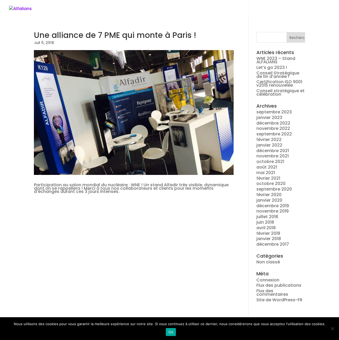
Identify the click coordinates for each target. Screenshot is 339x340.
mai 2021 (265, 173)
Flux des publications (278, 285)
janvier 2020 (269, 200)
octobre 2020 (271, 183)
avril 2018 (266, 228)
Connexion (267, 280)
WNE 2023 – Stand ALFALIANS (275, 60)
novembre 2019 (272, 211)
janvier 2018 (268, 239)
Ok (170, 332)
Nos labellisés (304, 9)
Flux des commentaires (272, 292)
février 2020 (269, 195)
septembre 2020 (274, 189)
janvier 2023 (269, 117)
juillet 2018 (267, 217)
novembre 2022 (273, 128)
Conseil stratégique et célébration (280, 92)
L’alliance (238, 9)
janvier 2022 (269, 145)
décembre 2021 (272, 151)
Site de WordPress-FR (279, 300)
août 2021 (266, 167)
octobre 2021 (270, 161)
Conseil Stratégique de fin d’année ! (277, 75)
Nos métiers (269, 9)
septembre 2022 (274, 134)
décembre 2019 (272, 206)
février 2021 (268, 178)
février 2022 (269, 139)
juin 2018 (265, 222)
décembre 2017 (272, 244)
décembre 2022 (273, 123)
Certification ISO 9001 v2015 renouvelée (279, 83)
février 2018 (268, 233)
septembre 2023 (274, 112)
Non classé (268, 262)
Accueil (212, 9)
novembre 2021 (272, 156)
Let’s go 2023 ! (271, 67)
